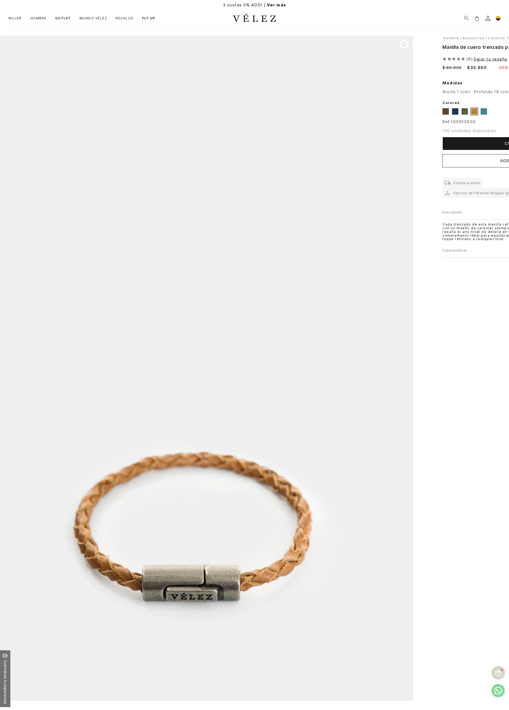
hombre (451, 38)
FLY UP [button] (148, 18)
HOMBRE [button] (38, 18)
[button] (476, 18)
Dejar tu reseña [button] (490, 59)
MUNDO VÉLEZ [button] (93, 18)
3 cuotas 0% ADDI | (254, 5)
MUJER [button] (15, 18)
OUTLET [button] (63, 18)
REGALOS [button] (125, 18)
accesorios (474, 38)
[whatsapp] (498, 690)
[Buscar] (466, 18)
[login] (487, 18)
